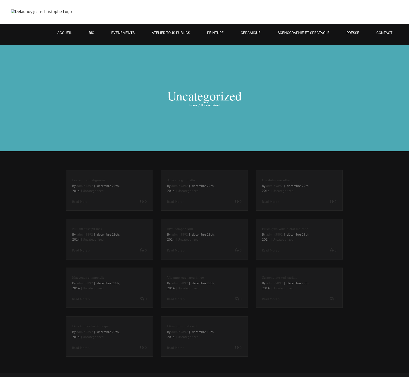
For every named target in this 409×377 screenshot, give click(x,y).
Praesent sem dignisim (88, 180)
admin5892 (84, 186)
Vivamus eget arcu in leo (185, 277)
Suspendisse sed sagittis (279, 277)
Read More (79, 201)
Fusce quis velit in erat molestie (285, 228)
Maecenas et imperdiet (88, 277)
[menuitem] (67, 33)
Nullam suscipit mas (87, 228)
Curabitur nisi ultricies (278, 180)
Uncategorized (93, 191)
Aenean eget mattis (181, 180)
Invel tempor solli (180, 228)
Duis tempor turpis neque (91, 326)
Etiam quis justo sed (182, 326)
